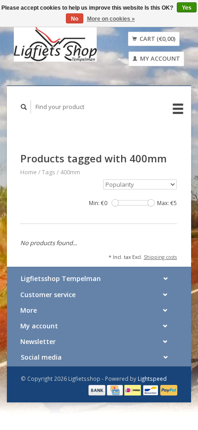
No (74, 19)
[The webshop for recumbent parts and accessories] (55, 43)
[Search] (24, 107)
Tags (48, 172)
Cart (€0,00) (156, 38)
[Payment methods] (97, 389)
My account (159, 58)
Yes (187, 8)
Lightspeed (152, 378)
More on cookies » (111, 19)
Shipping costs (160, 257)
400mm (70, 172)
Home (28, 172)
